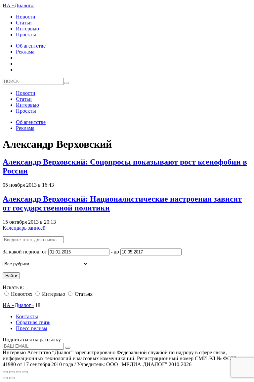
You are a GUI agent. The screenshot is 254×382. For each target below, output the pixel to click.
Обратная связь (33, 322)
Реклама (25, 52)
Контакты (27, 316)
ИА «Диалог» (18, 5)
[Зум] (25, 372)
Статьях (83, 294)
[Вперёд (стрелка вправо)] (12, 378)
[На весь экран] (18, 372)
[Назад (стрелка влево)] (5, 378)
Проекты (26, 34)
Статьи (24, 22)
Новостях (21, 294)
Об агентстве (31, 46)
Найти (11, 275)
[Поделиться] (12, 372)
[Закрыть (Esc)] (5, 372)
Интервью (27, 28)
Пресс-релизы (31, 328)
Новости (25, 16)
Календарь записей (24, 228)
